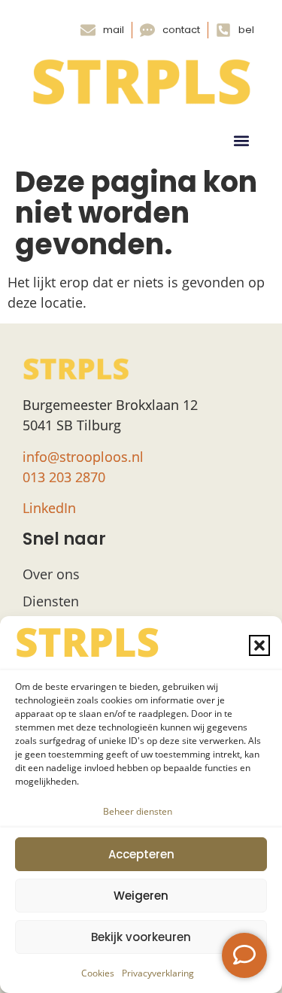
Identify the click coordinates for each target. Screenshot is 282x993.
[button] (259, 645)
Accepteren (141, 854)
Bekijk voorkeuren (141, 937)
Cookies (97, 973)
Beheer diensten (137, 811)
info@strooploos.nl (83, 457)
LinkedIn (49, 508)
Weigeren (141, 895)
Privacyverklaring (158, 973)
